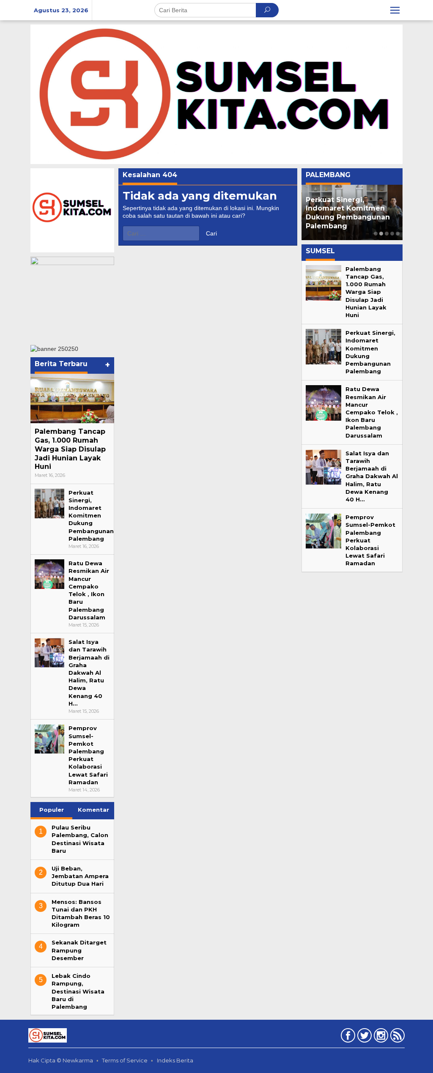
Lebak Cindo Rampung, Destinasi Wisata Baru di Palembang (78, 991)
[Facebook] (347, 1037)
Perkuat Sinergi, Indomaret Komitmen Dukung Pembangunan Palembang (91, 515)
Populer (51, 809)
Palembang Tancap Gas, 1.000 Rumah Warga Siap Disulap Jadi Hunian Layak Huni (70, 449)
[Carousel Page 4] (392, 233)
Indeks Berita (175, 1060)
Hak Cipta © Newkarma (60, 1060)
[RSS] (396, 1037)
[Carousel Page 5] (398, 233)
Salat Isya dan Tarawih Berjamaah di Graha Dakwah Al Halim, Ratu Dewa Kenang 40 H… (89, 672)
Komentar (93, 809)
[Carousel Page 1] (376, 233)
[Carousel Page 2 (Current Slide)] (381, 233)
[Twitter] (363, 1037)
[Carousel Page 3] (387, 233)
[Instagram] (380, 1037)
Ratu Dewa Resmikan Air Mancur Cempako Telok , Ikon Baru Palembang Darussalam (371, 412)
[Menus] (395, 10)
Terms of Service (125, 1060)
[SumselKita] (216, 94)
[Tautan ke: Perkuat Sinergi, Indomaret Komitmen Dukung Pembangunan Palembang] (49, 502)
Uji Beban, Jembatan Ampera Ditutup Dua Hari (80, 876)
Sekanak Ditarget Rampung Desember (79, 950)
